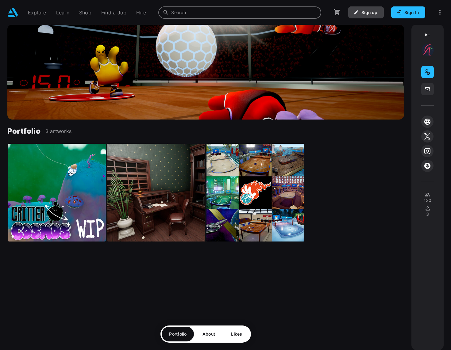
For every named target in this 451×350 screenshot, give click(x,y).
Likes (236, 334)
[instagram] (427, 151)
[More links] (440, 12)
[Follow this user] (427, 72)
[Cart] (337, 12)
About (208, 334)
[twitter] (427, 136)
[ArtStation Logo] (12, 12)
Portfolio (178, 334)
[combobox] (239, 12)
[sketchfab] (427, 166)
